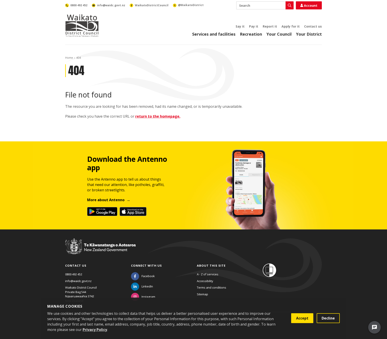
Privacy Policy (95, 329)
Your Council (279, 34)
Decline (328, 318)
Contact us (313, 26)
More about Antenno (106, 199)
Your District (309, 34)
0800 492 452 (73, 274)
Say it (240, 26)
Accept (302, 318)
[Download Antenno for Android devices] (102, 211)
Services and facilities (213, 34)
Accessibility (205, 281)
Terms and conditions (211, 287)
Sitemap (202, 294)
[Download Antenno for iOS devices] (133, 211)
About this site (211, 265)
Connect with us (146, 265)
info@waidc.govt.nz (78, 281)
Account (310, 5)
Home (69, 58)
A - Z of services (207, 274)
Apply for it (291, 26)
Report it (270, 26)
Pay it (253, 26)
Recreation (251, 34)
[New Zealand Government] (100, 250)
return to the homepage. (157, 116)
